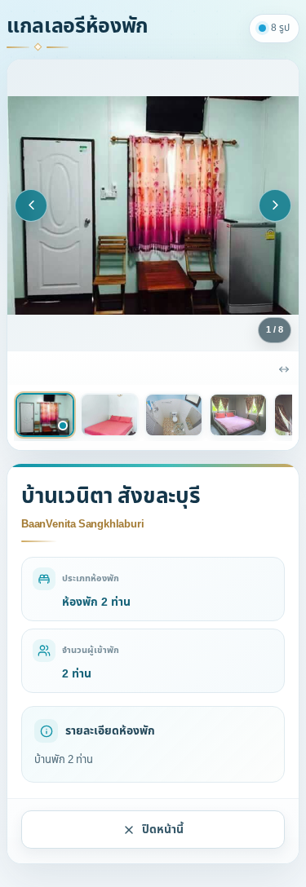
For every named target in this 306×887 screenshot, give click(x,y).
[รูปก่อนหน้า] (31, 205)
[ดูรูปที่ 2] (109, 415)
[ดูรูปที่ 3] (173, 415)
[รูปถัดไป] (275, 205)
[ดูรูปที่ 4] (238, 415)
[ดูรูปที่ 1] (45, 415)
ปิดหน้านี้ (163, 829)
